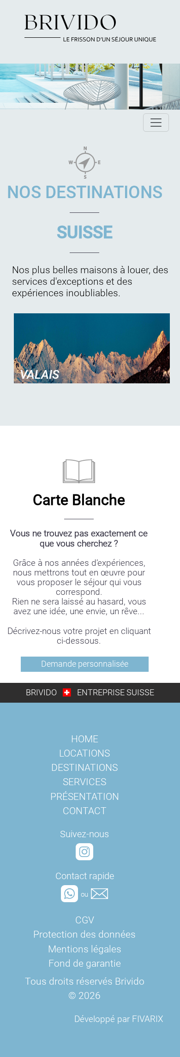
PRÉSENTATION (84, 796)
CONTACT (85, 810)
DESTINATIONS (84, 767)
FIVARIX (147, 1019)
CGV (84, 920)
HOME (84, 739)
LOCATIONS (84, 753)
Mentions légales (84, 949)
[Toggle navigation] (156, 122)
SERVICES (84, 781)
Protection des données (84, 934)
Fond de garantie (84, 963)
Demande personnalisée (84, 664)
